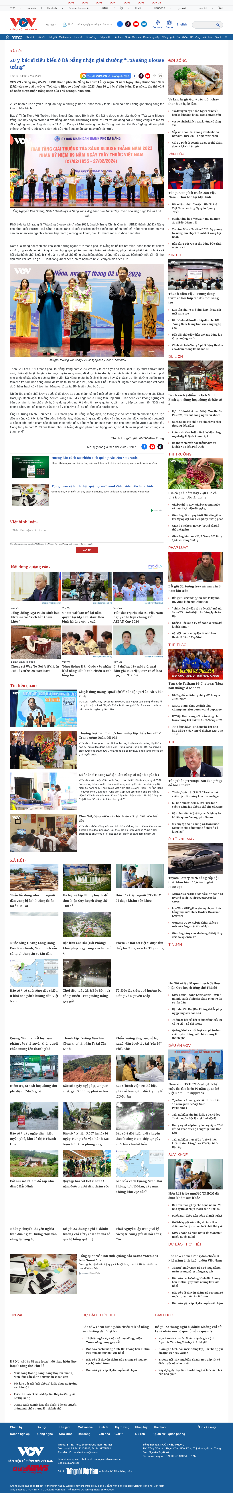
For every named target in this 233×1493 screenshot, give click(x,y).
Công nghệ (168, 37)
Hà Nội (50, 24)
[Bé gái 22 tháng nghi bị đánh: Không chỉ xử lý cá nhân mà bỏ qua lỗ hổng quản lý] (87, 1211)
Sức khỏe (182, 37)
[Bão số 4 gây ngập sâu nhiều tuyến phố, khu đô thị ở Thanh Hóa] (34, 1116)
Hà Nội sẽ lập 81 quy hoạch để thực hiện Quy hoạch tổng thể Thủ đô (85, 900)
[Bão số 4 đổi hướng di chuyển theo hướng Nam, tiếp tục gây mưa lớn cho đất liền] (140, 1116)
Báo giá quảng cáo (69, 1462)
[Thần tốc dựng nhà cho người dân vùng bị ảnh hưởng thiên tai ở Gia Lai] (34, 878)
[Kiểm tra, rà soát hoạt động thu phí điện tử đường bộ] (34, 1068)
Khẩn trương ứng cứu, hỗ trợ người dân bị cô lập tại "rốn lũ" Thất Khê (139, 1043)
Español (202, 8)
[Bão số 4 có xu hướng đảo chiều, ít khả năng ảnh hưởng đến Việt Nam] (34, 973)
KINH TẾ (175, 255)
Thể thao (117, 37)
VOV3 (99, 2)
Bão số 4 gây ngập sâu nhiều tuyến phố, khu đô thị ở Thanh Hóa (33, 1139)
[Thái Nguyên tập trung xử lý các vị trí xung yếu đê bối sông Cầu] (140, 1211)
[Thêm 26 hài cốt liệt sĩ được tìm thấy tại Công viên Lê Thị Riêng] (140, 925)
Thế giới (52, 37)
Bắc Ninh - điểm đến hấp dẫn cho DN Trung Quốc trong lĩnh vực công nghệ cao (196, 324)
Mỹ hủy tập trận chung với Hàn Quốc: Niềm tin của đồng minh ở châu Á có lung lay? (196, 827)
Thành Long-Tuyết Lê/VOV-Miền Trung (137, 438)
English (182, 24)
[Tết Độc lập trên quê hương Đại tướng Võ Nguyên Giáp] (140, 973)
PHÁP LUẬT (178, 548)
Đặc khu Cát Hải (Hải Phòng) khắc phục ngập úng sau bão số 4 (86, 948)
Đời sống (195, 37)
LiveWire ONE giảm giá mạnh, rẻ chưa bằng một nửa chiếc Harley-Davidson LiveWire (196, 912)
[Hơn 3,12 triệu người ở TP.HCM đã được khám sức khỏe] (140, 878)
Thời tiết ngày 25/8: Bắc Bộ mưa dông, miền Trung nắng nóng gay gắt (86, 996)
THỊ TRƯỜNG (180, 454)
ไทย (221, 8)
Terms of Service (80, 544)
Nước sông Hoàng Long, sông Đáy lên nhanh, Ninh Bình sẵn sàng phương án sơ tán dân (33, 948)
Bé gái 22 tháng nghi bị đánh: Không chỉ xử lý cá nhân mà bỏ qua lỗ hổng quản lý (86, 1234)
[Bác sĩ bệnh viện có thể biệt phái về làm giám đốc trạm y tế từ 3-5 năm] (140, 1068)
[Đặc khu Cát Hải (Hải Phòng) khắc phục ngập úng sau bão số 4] (87, 925)
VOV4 (113, 2)
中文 (12, 8)
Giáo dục (164, 1315)
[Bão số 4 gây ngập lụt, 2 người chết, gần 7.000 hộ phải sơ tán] (87, 1068)
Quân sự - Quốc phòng (169, 1433)
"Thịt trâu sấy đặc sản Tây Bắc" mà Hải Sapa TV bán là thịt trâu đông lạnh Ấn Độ (197, 612)
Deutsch (52, 8)
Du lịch (175, 357)
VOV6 (141, 2)
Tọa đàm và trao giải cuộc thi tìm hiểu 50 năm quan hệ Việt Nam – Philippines (196, 1104)
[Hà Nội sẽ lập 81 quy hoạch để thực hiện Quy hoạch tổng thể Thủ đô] (87, 878)
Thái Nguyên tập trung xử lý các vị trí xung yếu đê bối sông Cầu (138, 1234)
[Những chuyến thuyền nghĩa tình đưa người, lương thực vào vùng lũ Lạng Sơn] (34, 1211)
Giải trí (218, 37)
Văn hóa (207, 37)
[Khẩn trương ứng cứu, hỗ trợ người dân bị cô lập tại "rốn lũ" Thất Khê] (140, 1020)
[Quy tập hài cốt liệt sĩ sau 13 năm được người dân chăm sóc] (87, 1163)
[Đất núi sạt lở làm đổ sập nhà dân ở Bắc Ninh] (34, 1163)
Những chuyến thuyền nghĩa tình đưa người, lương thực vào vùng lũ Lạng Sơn (33, 1234)
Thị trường (90, 37)
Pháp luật (104, 37)
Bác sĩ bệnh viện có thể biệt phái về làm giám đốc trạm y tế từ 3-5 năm (139, 1091)
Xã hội (41, 37)
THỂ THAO (177, 645)
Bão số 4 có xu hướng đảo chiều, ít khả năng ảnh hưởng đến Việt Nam (34, 996)
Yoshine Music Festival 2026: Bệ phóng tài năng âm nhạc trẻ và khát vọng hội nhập (197, 233)
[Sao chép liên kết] (154, 76)
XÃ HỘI (16, 51)
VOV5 (127, 2)
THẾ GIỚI (176, 742)
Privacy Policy (61, 544)
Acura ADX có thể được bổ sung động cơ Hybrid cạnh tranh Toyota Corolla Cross (197, 897)
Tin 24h (175, 944)
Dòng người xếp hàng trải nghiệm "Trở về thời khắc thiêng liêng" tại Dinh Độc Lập (197, 1129)
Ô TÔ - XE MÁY (181, 839)
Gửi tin (87, 549)
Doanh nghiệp (151, 37)
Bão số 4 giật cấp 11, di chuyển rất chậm (197, 1303)
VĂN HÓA (176, 154)
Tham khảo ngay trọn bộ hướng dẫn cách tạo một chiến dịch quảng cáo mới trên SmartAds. (104, 463)
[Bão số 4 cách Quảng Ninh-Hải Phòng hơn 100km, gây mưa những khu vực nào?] (140, 1163)
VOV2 (85, 2)
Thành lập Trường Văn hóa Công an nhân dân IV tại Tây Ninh (84, 1043)
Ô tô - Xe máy (133, 37)
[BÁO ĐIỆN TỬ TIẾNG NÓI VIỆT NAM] (23, 24)
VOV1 (71, 2)
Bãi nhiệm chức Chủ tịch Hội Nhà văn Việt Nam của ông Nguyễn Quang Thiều (195, 208)
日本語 (104, 8)
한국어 (138, 8)
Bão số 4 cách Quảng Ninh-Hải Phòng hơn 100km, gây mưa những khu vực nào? (139, 1186)
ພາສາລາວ (159, 8)
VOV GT (156, 2)
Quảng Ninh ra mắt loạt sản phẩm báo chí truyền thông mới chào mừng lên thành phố (34, 1043)
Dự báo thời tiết (185, 1244)
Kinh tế (78, 37)
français (31, 8)
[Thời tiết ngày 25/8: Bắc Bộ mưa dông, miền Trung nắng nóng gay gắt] (87, 973)
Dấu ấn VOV (179, 1045)
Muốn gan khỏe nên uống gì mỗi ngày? (197, 1215)
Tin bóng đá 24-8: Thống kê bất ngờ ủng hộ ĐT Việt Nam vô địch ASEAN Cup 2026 (197, 730)
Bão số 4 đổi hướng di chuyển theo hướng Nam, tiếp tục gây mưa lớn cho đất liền (138, 1139)
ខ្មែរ (121, 8)
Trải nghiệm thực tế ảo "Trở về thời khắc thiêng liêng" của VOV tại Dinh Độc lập (195, 1143)
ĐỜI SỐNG (177, 61)
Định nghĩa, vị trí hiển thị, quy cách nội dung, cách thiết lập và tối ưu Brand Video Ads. (101, 491)
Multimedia (65, 37)
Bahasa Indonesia (78, 8)
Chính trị (30, 37)
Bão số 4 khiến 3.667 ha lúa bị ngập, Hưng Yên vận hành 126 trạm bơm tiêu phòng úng (86, 1139)
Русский (181, 8)
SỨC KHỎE (178, 1155)
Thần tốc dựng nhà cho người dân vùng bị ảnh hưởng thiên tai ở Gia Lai (32, 900)
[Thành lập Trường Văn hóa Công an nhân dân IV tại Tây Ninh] (87, 1020)
